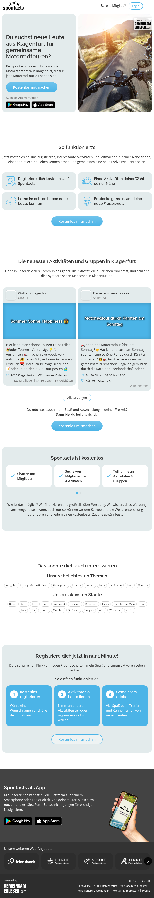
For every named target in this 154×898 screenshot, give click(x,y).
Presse (146, 890)
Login (135, 6)
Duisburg (75, 604)
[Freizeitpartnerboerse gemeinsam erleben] (58, 861)
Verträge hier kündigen (134, 886)
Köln (23, 610)
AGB (96, 886)
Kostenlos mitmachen (31, 87)
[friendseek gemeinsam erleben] (21, 861)
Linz (33, 610)
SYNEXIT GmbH (141, 881)
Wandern (143, 585)
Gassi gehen (60, 585)
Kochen (90, 585)
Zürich (129, 610)
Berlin (23, 604)
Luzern (44, 610)
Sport (130, 585)
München (58, 610)
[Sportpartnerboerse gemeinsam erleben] (95, 861)
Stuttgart (89, 610)
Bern (34, 604)
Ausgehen (11, 585)
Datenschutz (109, 886)
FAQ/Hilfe (85, 886)
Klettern (76, 585)
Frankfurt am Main (124, 604)
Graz (142, 604)
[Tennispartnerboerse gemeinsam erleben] (132, 861)
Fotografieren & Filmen (35, 585)
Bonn (45, 604)
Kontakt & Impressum (126, 890)
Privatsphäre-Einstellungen (93, 890)
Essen (105, 604)
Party (102, 585)
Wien (101, 610)
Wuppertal (115, 610)
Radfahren (116, 585)
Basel (12, 604)
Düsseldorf (91, 604)
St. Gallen (73, 610)
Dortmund (59, 604)
